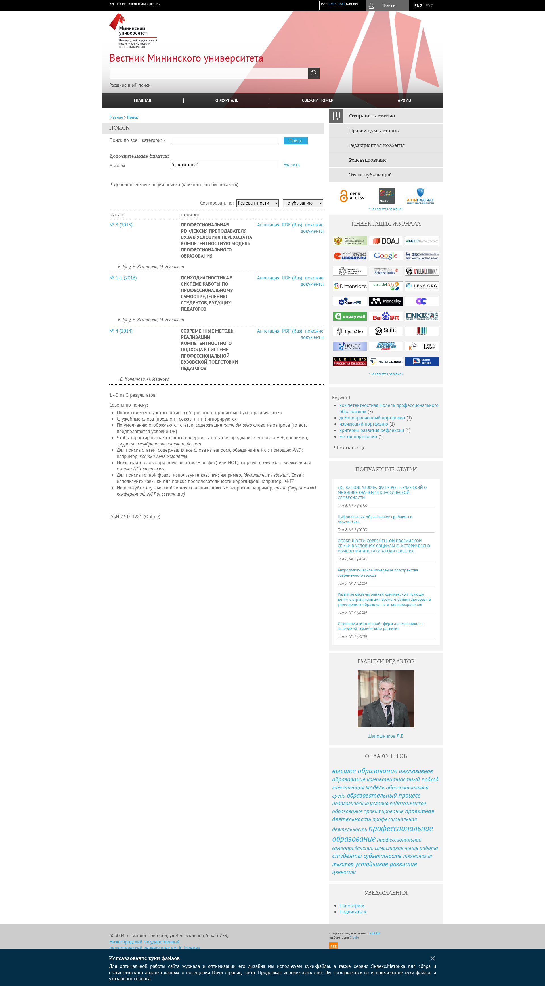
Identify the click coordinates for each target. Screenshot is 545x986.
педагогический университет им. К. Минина (154, 948)
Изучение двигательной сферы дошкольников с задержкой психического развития (380, 626)
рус (429, 5)
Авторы (117, 165)
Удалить (292, 164)
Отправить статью (372, 116)
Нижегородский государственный (144, 942)
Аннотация (269, 225)
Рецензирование (368, 160)
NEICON (375, 933)
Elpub (354, 937)
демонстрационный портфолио (372, 418)
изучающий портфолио (364, 424)
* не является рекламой (386, 209)
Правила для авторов (374, 130)
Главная (142, 100)
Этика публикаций (370, 175)
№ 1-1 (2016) (123, 278)
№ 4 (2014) (121, 331)
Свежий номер (318, 100)
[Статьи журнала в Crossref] (386, 196)
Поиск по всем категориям (138, 140)
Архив (404, 100)
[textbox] (209, 73)
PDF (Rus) (292, 225)
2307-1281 (336, 3)
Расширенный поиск (129, 85)
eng (418, 5)
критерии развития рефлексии (372, 430)
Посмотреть (351, 905)
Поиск (132, 117)
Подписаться (352, 912)
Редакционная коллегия (377, 145)
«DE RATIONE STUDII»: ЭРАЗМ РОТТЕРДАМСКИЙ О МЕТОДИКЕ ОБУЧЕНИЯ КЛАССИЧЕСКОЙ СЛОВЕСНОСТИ (382, 492)
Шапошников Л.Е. (386, 736)
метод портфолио (358, 436)
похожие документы (312, 228)
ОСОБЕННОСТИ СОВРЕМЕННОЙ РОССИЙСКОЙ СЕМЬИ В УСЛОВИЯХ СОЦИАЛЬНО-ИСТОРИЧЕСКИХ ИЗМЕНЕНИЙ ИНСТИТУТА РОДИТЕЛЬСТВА (384, 546)
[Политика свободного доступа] (352, 196)
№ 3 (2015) (121, 225)
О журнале (226, 100)
